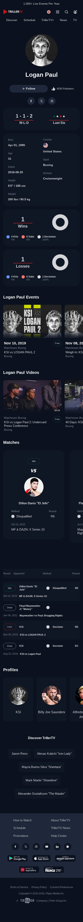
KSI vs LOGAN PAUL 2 (19, 352)
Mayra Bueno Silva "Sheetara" (41, 767)
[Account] (75, 11)
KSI (21, 627)
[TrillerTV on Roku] (54, 869)
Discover (11, 20)
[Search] (66, 11)
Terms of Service (19, 887)
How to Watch (22, 820)
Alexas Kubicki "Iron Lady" (54, 753)
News (63, 20)
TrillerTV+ (48, 20)
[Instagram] (52, 101)
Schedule (29, 20)
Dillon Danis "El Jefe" (34, 503)
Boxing (48, 165)
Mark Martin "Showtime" (41, 780)
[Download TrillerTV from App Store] (41, 858)
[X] (41, 101)
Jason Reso (19, 753)
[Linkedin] (57, 846)
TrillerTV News (60, 828)
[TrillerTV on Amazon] (65, 858)
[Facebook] (31, 101)
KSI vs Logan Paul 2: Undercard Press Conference (25, 423)
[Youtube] (46, 846)
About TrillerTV (60, 820)
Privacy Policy (39, 887)
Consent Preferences (61, 887)
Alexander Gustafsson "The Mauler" (41, 793)
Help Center (59, 836)
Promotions (20, 836)
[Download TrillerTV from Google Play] (17, 858)
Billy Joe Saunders (51, 712)
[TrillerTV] (13, 12)
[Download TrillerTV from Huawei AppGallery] (29, 869)
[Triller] (67, 846)
